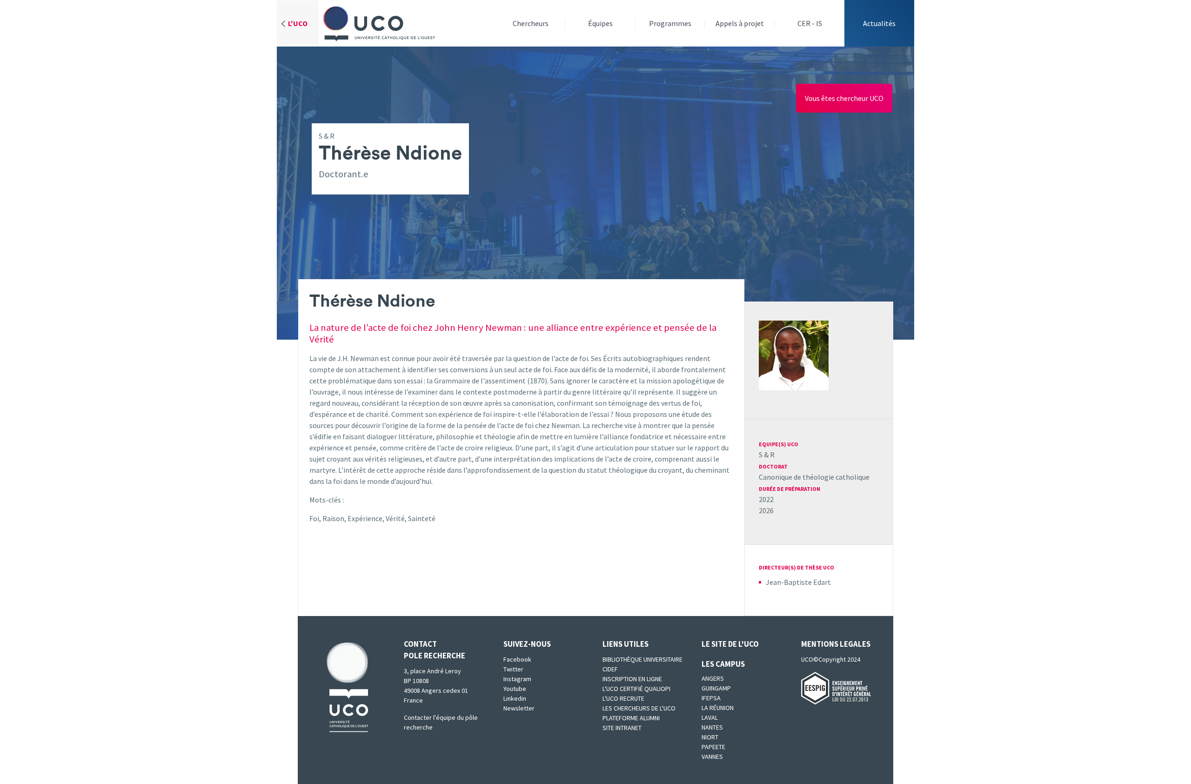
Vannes (712, 756)
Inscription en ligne (632, 679)
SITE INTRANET (622, 728)
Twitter (513, 669)
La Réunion (718, 708)
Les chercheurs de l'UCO (639, 708)
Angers (713, 678)
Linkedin (514, 698)
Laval (710, 717)
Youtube (514, 688)
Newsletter (519, 708)
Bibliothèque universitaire (642, 659)
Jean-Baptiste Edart (798, 582)
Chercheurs (531, 23)
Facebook (517, 659)
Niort (710, 737)
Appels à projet (740, 23)
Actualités (879, 23)
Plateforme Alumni (631, 718)
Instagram (517, 679)
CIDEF (610, 669)
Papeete (713, 747)
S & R (767, 454)
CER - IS (809, 23)
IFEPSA (711, 698)
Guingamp (716, 688)
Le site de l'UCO (730, 644)
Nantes (712, 727)
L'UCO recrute (623, 698)
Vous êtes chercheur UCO (844, 98)
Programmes (670, 23)
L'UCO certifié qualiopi (636, 688)
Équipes (600, 23)
